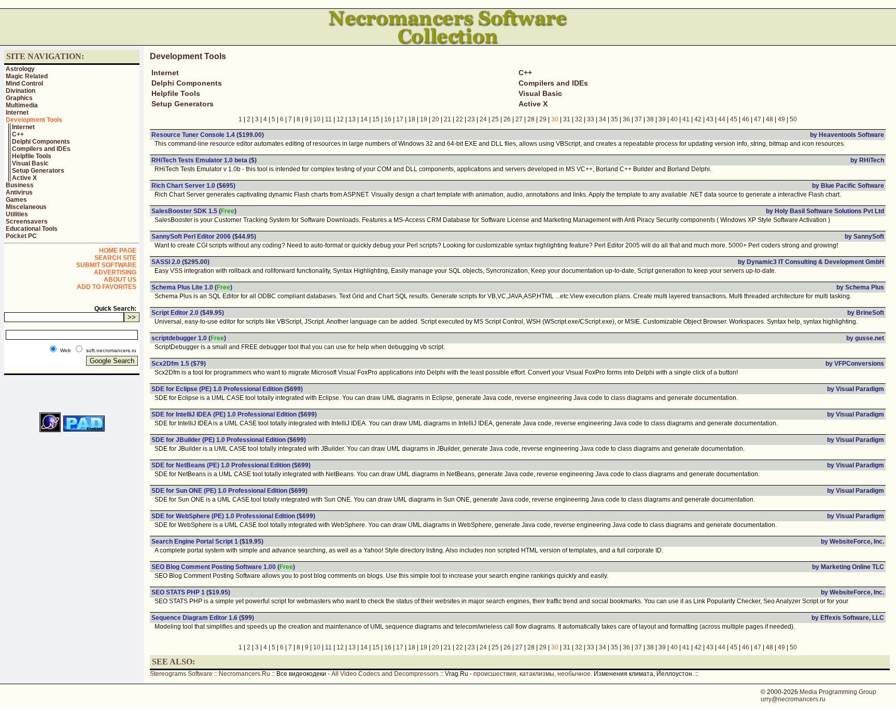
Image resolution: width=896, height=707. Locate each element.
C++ (18, 134)
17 (399, 119)
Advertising (115, 272)
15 (376, 119)
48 (769, 119)
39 (662, 119)
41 (686, 119)
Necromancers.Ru (244, 673)
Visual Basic (30, 163)
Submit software (106, 265)
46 (745, 119)
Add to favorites (106, 286)
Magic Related (27, 76)
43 (709, 119)
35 (614, 119)
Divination (20, 90)
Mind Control (24, 83)
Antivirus (19, 192)
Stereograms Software (181, 673)
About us (120, 279)
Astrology (20, 69)
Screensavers (27, 221)
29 (543, 119)
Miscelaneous (26, 207)
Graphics (19, 98)
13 (352, 119)
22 (459, 119)
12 (340, 119)
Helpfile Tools (31, 156)
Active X (24, 178)
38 (650, 119)
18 (411, 119)
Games (16, 199)
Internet (17, 112)
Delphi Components (41, 141)
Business (20, 185)
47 (757, 119)
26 (507, 119)
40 (674, 119)
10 (316, 119)
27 (519, 119)
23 (471, 119)
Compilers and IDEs (41, 149)
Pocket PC (21, 236)
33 (590, 119)
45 (733, 119)
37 (638, 119)
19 (423, 119)
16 (387, 119)
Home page (117, 250)
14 (364, 119)
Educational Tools (32, 228)
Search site (115, 257)
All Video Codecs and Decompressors (385, 673)
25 (495, 119)
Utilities (17, 214)
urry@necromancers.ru (793, 699)
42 (698, 119)
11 (328, 119)
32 (578, 119)
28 (531, 119)
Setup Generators (38, 170)
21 (447, 119)
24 (483, 119)
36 (626, 119)
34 (602, 119)
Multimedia (22, 105)
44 (721, 119)
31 (566, 119)
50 (793, 119)
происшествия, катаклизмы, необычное (532, 673)
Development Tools (34, 119)
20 (435, 119)
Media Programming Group (838, 692)
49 (781, 119)
